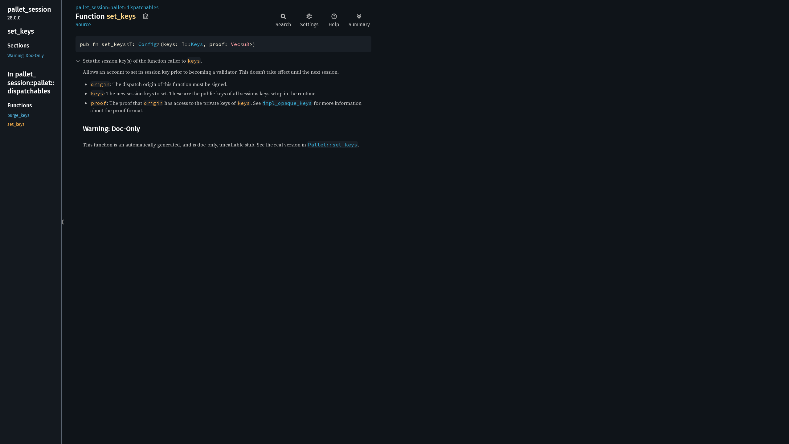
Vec (235, 44)
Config (147, 44)
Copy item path (146, 16)
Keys (197, 44)
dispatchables (142, 7)
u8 (246, 44)
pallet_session (92, 7)
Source (83, 24)
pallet (117, 7)
